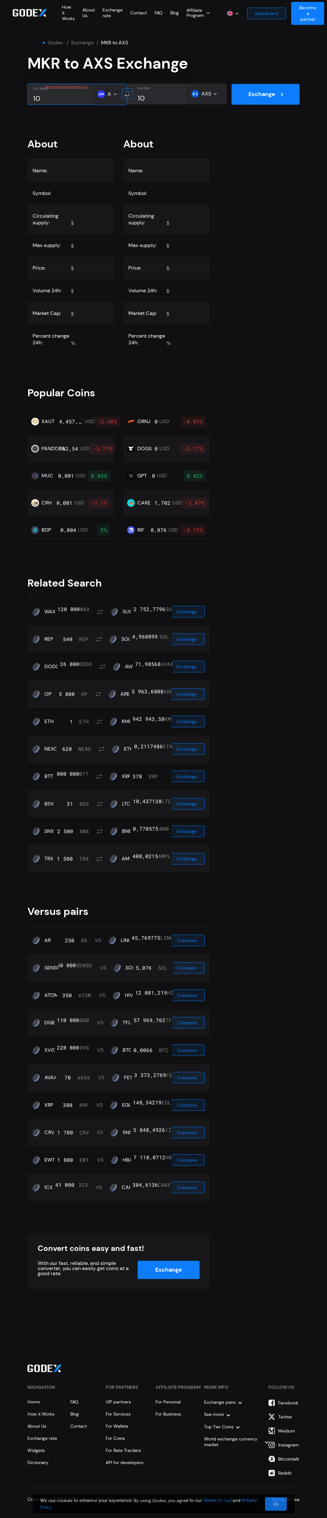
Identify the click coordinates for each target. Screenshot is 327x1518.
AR (47, 940)
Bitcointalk (288, 1459)
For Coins (115, 1438)
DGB (49, 1022)
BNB (127, 831)
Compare (187, 940)
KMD (127, 721)
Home (33, 1402)
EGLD (128, 1105)
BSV (49, 803)
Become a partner (307, 13)
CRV (49, 1132)
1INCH (129, 1132)
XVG (49, 1050)
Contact (138, 13)
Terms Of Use (217, 1500)
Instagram (288, 1445)
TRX (48, 858)
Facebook (288, 1403)
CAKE (128, 1187)
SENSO (52, 967)
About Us (36, 1426)
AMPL (128, 858)
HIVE (130, 995)
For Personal (168, 1402)
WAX (50, 611)
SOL (126, 639)
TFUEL (130, 1022)
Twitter (285, 1417)
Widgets (36, 1450)
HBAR (129, 1160)
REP (48, 639)
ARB (125, 694)
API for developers (124, 1462)
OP (47, 694)
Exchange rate (42, 1438)
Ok (276, 1504)
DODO (52, 666)
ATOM (51, 995)
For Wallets (117, 1426)
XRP (126, 776)
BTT (48, 776)
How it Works (41, 1414)
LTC (126, 803)
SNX (49, 831)
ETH (49, 721)
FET (128, 1077)
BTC (127, 1050)
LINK (126, 940)
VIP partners (118, 1402)
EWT (49, 1160)
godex (55, 43)
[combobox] (198, 13)
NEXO (51, 749)
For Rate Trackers (123, 1450)
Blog (174, 13)
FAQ (159, 13)
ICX (48, 1187)
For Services (118, 1414)
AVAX (131, 666)
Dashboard (266, 13)
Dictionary (38, 1462)
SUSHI (130, 611)
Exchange (82, 43)
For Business (168, 1414)
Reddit (285, 1473)
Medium (286, 1431)
